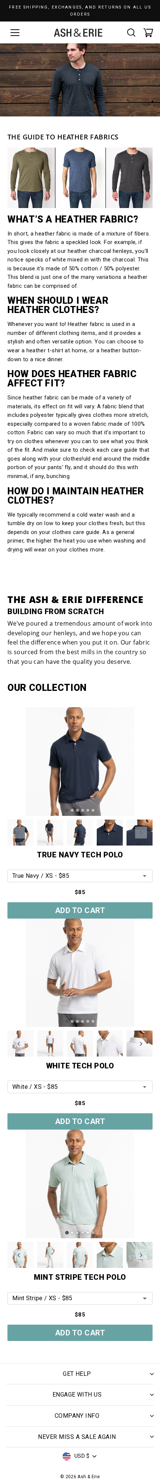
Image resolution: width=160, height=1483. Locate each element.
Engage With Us (77, 1394)
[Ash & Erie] (78, 33)
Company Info (77, 1415)
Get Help (77, 1373)
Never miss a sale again (77, 1436)
